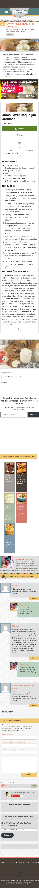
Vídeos (22, 31)
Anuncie (36, 862)
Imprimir (21, 128)
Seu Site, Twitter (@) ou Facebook (14, 750)
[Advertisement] (21, 434)
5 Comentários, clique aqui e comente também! (19, 578)
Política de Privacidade (27, 883)
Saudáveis (9, 31)
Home (2, 862)
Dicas (27, 862)
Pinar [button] (21, 135)
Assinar (33, 414)
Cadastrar (7, 835)
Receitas (7, 20)
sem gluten (16, 31)
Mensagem (6, 756)
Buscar (34, 786)
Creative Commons (28, 880)
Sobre (10, 862)
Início (1, 20)
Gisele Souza (13, 29)
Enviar (29, 775)
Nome (8, 735)
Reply (34, 598)
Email (14, 742)
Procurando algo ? (7, 783)
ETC (12, 20)
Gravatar (4, 727)
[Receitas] (2, 24)
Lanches (26, 29)
